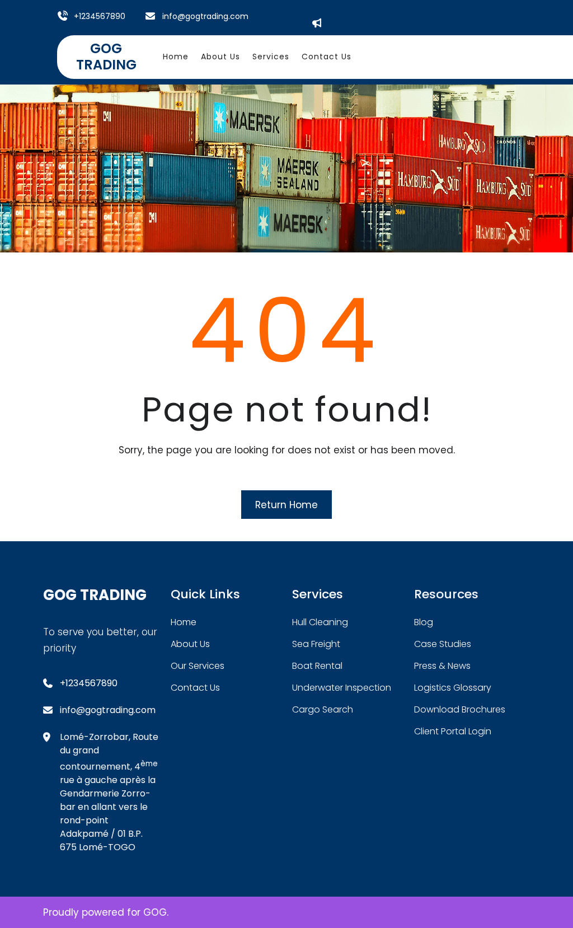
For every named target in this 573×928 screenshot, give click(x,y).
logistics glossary (452, 687)
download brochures (459, 709)
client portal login (452, 731)
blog (423, 622)
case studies (442, 644)
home (183, 622)
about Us (190, 644)
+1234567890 (99, 16)
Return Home (286, 505)
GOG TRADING (106, 56)
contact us (195, 687)
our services (197, 665)
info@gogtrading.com (205, 16)
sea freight (316, 644)
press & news (442, 665)
